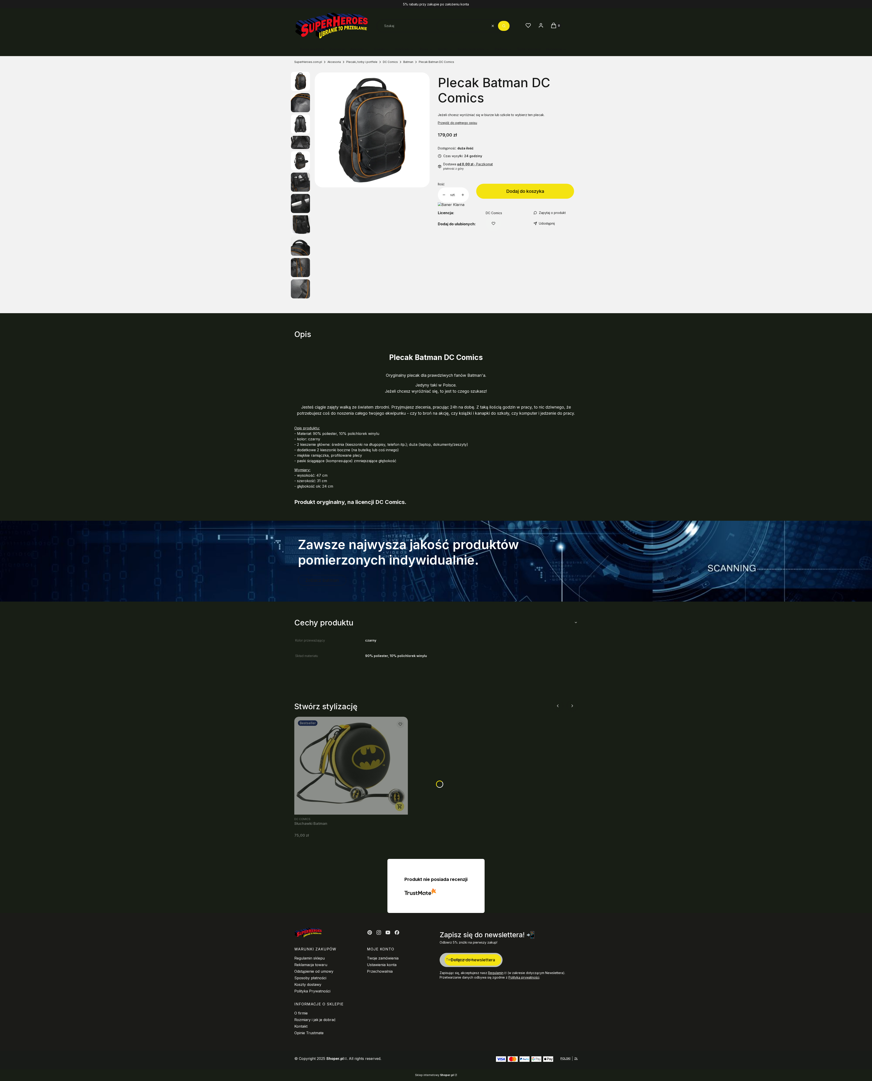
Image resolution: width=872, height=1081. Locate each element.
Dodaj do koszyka (525, 191)
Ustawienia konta (381, 964)
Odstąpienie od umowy (313, 971)
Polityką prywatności (523, 977)
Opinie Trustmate (309, 1033)
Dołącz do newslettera (473, 959)
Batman (408, 62)
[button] (504, 26)
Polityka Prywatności (312, 991)
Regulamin (495, 973)
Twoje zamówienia (383, 958)
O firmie (301, 1013)
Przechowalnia (380, 971)
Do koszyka (399, 806)
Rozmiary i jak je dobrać (315, 1019)
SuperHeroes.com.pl (308, 62)
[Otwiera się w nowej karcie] (369, 932)
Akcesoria (334, 62)
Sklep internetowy (434, 1075)
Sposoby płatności (310, 978)
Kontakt (300, 1026)
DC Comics (390, 62)
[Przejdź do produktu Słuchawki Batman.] (351, 766)
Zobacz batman (322, 580)
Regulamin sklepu (309, 958)
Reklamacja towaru (310, 964)
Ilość (441, 184)
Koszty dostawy (307, 984)
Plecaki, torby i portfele (361, 62)
